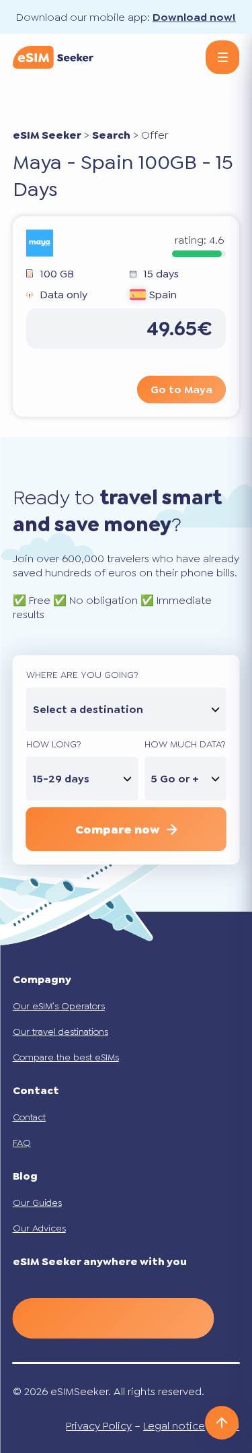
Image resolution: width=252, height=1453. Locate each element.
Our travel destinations (60, 1031)
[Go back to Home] (53, 57)
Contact (29, 1117)
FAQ (22, 1143)
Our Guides (37, 1202)
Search (111, 135)
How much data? (185, 744)
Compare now (117, 829)
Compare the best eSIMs (66, 1057)
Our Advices (39, 1228)
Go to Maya (181, 389)
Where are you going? (82, 675)
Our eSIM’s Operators (59, 1006)
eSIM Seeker (47, 135)
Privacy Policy (99, 1426)
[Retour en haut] (222, 1423)
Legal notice (174, 1426)
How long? (53, 744)
